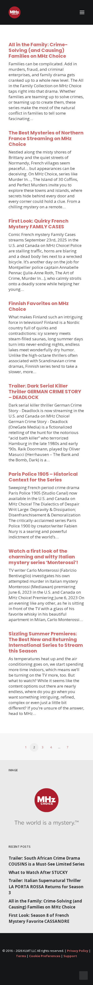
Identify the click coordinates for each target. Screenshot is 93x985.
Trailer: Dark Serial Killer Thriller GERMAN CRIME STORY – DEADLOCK (45, 392)
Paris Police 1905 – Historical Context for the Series (43, 477)
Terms (21, 956)
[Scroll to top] (83, 975)
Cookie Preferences (44, 956)
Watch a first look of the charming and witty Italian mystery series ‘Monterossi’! (43, 557)
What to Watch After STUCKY (38, 872)
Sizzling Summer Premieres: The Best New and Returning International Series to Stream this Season (46, 642)
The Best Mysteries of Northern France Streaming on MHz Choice (46, 138)
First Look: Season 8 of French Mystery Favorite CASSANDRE (39, 918)
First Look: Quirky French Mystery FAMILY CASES (38, 224)
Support (70, 956)
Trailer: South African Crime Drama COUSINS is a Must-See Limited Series (46, 861)
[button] (82, 12)
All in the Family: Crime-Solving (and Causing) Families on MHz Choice (38, 50)
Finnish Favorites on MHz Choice (39, 306)
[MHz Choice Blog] (15, 12)
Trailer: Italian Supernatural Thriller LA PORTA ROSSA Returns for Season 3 (46, 886)
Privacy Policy (77, 951)
